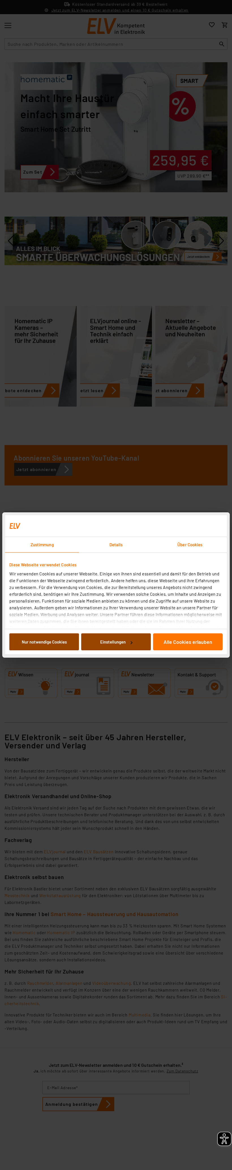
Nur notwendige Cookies (44, 641)
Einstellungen (113, 641)
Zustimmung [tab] (42, 544)
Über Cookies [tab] (189, 544)
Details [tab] (116, 544)
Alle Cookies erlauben (188, 642)
